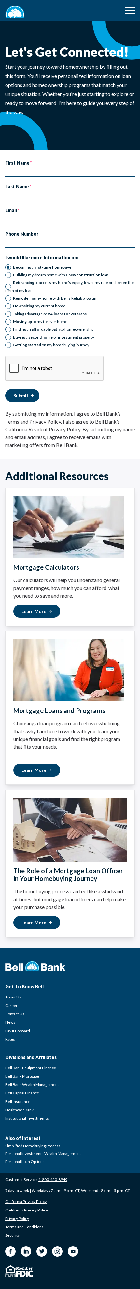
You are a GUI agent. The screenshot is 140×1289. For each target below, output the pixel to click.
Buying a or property (53, 337)
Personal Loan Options (25, 1161)
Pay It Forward (17, 1030)
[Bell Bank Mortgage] (15, 12)
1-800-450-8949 (52, 1179)
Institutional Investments (27, 1118)
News (10, 1022)
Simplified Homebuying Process (33, 1145)
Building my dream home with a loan (60, 274)
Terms (12, 421)
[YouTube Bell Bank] (73, 1251)
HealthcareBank (19, 1109)
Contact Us (14, 1013)
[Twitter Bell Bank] (41, 1251)
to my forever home (40, 321)
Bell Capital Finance (22, 1093)
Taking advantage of (50, 313)
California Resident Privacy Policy (42, 429)
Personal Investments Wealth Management (43, 1153)
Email (11, 210)
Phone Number (21, 234)
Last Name (17, 187)
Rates (10, 1039)
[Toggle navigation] (130, 10)
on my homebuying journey (51, 344)
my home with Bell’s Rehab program (55, 298)
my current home (39, 306)
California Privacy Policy (26, 1201)
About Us (13, 997)
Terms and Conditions (24, 1226)
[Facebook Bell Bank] (10, 1251)
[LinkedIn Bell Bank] (26, 1251)
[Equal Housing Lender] (10, 1271)
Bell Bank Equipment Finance (30, 1067)
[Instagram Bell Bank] (57, 1251)
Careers (12, 1005)
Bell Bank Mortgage (22, 1076)
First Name (17, 163)
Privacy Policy (45, 421)
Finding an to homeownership (53, 329)
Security (12, 1235)
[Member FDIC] (24, 1272)
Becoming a (43, 267)
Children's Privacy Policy (26, 1210)
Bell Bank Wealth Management (32, 1084)
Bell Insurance (17, 1101)
